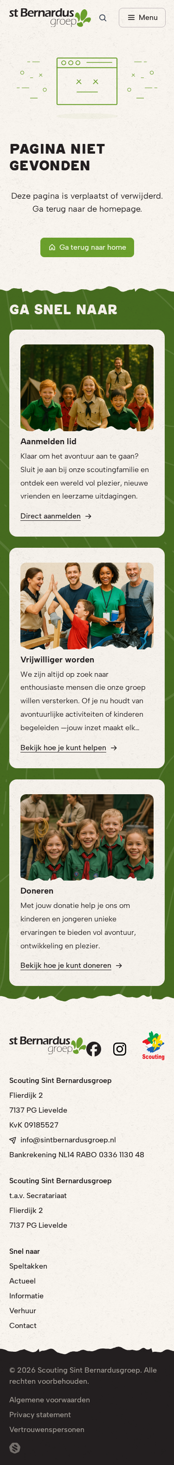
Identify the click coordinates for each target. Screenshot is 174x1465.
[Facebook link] (93, 1049)
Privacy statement (40, 1414)
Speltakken (28, 1266)
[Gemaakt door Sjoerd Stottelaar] (14, 1448)
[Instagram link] (119, 1049)
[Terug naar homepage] (50, 17)
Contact (23, 1325)
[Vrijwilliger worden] (87, 606)
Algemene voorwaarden (49, 1399)
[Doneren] (87, 837)
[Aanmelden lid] (87, 387)
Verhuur (22, 1310)
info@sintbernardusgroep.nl (68, 1139)
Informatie (26, 1295)
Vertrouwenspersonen (46, 1429)
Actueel (22, 1281)
